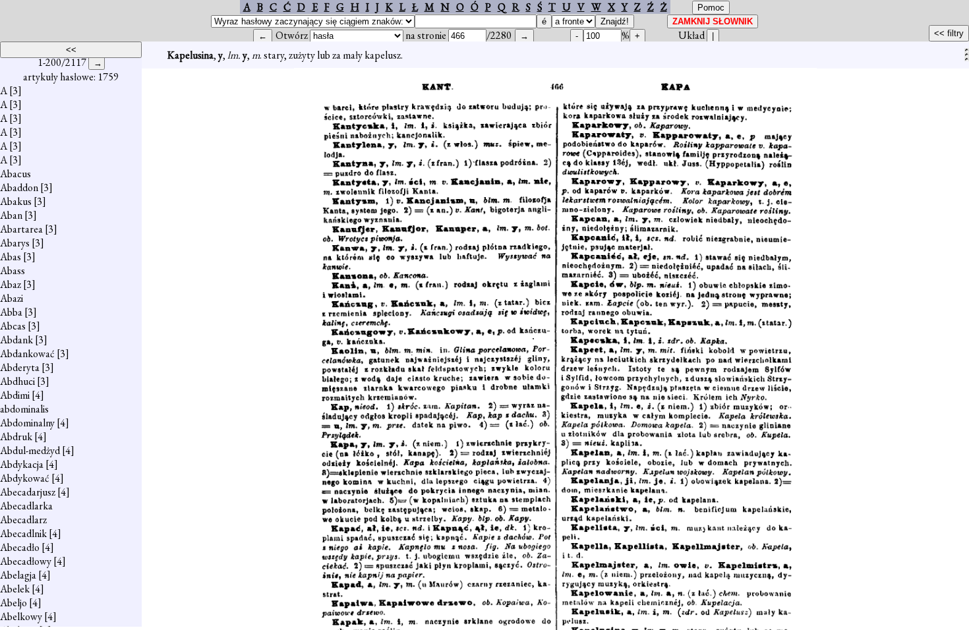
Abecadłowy (25, 561)
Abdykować (24, 478)
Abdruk (16, 437)
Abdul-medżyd (30, 450)
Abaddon (19, 187)
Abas (10, 257)
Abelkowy (21, 616)
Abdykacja (22, 464)
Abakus (16, 201)
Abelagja (18, 575)
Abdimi (15, 395)
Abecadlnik (23, 533)
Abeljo (13, 603)
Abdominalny (27, 423)
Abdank (16, 340)
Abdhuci (17, 381)
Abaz (10, 284)
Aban (11, 215)
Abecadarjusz (27, 492)
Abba (11, 312)
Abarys (15, 243)
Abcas (13, 326)
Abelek (15, 589)
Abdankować (27, 353)
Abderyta (20, 367)
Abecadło (20, 547)
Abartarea (21, 229)
